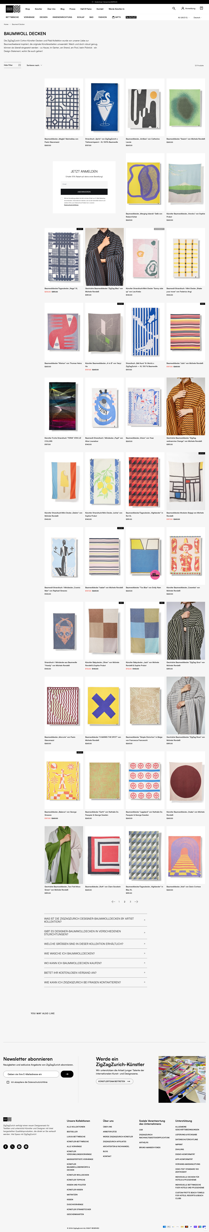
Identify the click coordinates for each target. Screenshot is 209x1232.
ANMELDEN (120, 630)
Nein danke (120, 634)
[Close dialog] (133, 596)
